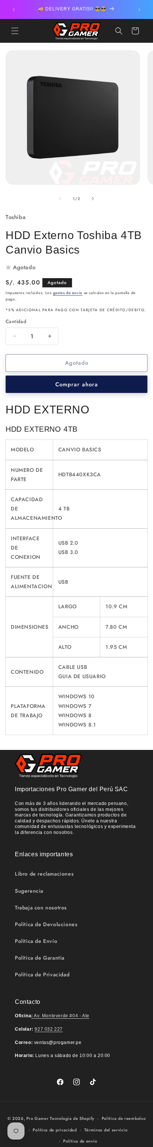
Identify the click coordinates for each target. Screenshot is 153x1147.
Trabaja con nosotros (41, 907)
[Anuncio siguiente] (139, 9)
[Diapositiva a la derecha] (93, 198)
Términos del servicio (106, 1130)
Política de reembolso (124, 1118)
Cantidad (16, 321)
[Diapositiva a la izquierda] (60, 198)
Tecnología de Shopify (72, 1118)
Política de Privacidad (42, 974)
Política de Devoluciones (46, 924)
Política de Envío (36, 941)
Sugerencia (29, 891)
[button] (15, 31)
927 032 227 (49, 1029)
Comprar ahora (76, 384)
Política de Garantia (40, 957)
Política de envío (80, 1141)
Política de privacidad (54, 1130)
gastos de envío (68, 293)
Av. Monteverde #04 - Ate (60, 1015)
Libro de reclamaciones (44, 873)
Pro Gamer (37, 1118)
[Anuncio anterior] (14, 9)
